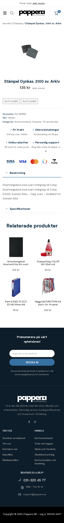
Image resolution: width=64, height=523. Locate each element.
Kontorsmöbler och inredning (45, 462)
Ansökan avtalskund (14, 438)
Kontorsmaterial (23, 121)
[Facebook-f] (29, 422)
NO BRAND (20, 114)
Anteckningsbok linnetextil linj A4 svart (16, 263)
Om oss (7, 443)
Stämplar (18, 23)
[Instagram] (35, 422)
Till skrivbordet (50, 121)
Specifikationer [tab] (20, 208)
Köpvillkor (8, 454)
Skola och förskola (45, 449)
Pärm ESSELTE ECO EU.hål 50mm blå (16, 303)
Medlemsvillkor (11, 460)
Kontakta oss (10, 449)
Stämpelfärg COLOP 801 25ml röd (48, 263)
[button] (5, 13)
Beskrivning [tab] (17, 172)
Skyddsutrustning (44, 454)
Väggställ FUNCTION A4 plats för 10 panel (48, 303)
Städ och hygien (44, 443)
